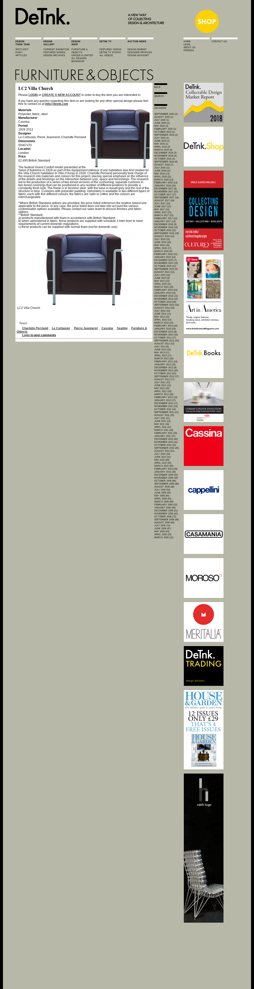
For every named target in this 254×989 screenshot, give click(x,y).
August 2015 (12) (164, 272)
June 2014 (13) (162, 314)
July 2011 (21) (162, 418)
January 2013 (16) (165, 364)
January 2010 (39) (165, 472)
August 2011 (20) (164, 415)
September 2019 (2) (166, 135)
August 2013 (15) (164, 343)
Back (157, 87)
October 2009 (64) (165, 481)
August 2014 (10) (164, 308)
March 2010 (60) (163, 466)
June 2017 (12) (162, 206)
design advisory (138, 55)
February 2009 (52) (165, 504)
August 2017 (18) (164, 200)
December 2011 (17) (166, 403)
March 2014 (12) (163, 323)
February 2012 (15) (165, 397)
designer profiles (139, 52)
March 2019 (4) (163, 150)
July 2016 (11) (162, 239)
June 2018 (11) (162, 170)
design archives (54, 55)
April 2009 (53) (162, 498)
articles (21, 55)
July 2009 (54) (162, 490)
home (187, 41)
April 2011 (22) (162, 427)
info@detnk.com (56, 104)
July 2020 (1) (161, 120)
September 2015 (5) (166, 269)
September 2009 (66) (166, 484)
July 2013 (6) (161, 346)
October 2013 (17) (165, 337)
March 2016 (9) (163, 251)
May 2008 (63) (161, 531)
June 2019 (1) (162, 141)
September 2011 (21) (166, 412)
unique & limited (82, 55)
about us (189, 47)
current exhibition (56, 49)
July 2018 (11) (162, 167)
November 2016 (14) (166, 227)
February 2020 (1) (165, 129)
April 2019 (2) (162, 147)
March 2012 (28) (163, 394)
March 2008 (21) (163, 537)
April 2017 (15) (162, 212)
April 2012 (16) (162, 391)
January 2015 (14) (165, 293)
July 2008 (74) (162, 525)
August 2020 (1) (163, 117)
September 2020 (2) (166, 114)
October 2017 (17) (165, 194)
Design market (137, 49)
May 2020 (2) (161, 126)
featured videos (110, 49)
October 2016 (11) (165, 230)
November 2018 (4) (165, 156)
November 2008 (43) (166, 513)
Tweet (23, 323)
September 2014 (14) (166, 305)
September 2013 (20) (166, 340)
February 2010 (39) (165, 469)
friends (189, 50)
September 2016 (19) (166, 233)
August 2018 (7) (163, 165)
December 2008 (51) (166, 510)
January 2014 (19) (165, 329)
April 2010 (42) (162, 463)
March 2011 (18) (163, 430)
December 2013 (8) (165, 331)
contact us (219, 41)
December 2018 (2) (165, 153)
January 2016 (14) (165, 257)
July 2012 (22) (162, 382)
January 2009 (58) (165, 507)
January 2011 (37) (164, 436)
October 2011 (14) (165, 409)
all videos (106, 55)
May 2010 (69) (161, 460)
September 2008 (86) (166, 519)
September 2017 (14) (166, 197)
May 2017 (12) (161, 209)
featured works (54, 52)
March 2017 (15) (163, 215)
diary (19, 52)
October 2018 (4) (164, 159)
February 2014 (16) (165, 326)
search (159, 96)
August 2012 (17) (164, 379)
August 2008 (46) (164, 522)
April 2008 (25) (162, 534)
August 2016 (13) (164, 236)
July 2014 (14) (162, 311)
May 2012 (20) (161, 388)
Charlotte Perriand (35, 328)
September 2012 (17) (166, 376)
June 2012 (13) (162, 385)
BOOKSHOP (77, 61)
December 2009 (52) (166, 475)
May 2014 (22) (161, 317)
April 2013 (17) (162, 355)
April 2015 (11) (162, 284)
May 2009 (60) (161, 495)
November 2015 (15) (166, 263)
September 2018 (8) (166, 162)
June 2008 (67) (162, 528)
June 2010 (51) (162, 457)
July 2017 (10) (162, 203)
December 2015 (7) (165, 260)
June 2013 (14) (162, 349)
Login (26, 335)
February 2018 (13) (165, 182)
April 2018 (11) (162, 176)
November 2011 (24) (166, 406)
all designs (79, 58)
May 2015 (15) (161, 281)
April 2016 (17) (162, 248)
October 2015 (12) (165, 266)
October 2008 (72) (165, 516)
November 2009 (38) (166, 478)
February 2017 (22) (165, 218)
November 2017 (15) (166, 191)
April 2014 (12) (162, 320)
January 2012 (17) (165, 400)
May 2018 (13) (161, 173)
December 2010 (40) (166, 439)
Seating (122, 328)
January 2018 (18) (165, 185)
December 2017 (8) (165, 188)
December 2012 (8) (165, 367)
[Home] (91, 33)
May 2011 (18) (161, 424)
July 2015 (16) (162, 275)
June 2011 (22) (162, 421)
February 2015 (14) (165, 290)
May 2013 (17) (161, 352)
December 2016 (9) (165, 224)
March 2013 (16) (163, 358)
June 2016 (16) (162, 242)
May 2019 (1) (161, 144)
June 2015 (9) (162, 278)
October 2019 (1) (164, 132)
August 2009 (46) (164, 487)
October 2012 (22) (165, 373)
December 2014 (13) (166, 296)
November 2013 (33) (166, 334)
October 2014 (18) (165, 302)
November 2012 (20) (166, 370)
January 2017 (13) (165, 221)
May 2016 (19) (161, 245)
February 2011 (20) (165, 433)
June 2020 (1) (162, 123)
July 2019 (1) (161, 138)
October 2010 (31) (165, 445)
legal (187, 44)
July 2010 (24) (162, 454)
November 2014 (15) (166, 299)
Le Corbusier (61, 328)
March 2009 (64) (163, 501)
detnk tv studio (110, 52)
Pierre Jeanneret (86, 328)
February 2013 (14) (165, 361)
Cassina (107, 328)
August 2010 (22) (164, 451)
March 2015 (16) (163, 287)
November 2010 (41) (166, 442)
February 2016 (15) (165, 254)
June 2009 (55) (162, 493)
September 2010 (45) (166, 448)
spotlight (22, 49)
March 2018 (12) (163, 179)
